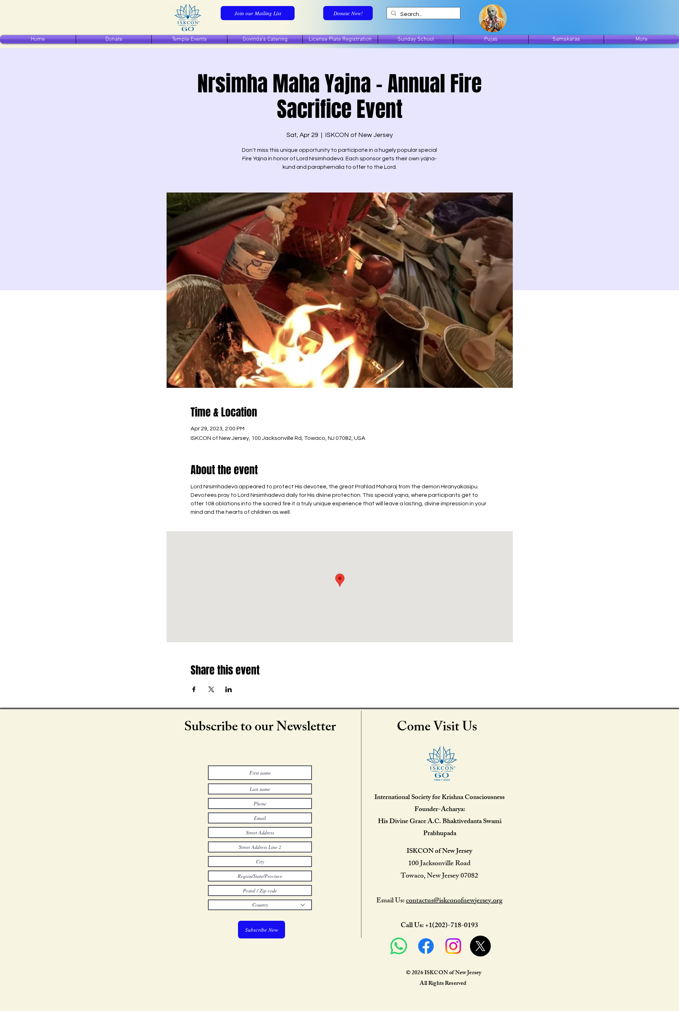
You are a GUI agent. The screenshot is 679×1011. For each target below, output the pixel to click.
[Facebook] (426, 946)
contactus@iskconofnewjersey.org (454, 901)
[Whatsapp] (398, 946)
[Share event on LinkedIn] (228, 689)
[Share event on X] (211, 689)
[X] (480, 946)
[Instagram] (453, 946)
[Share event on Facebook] (194, 689)
